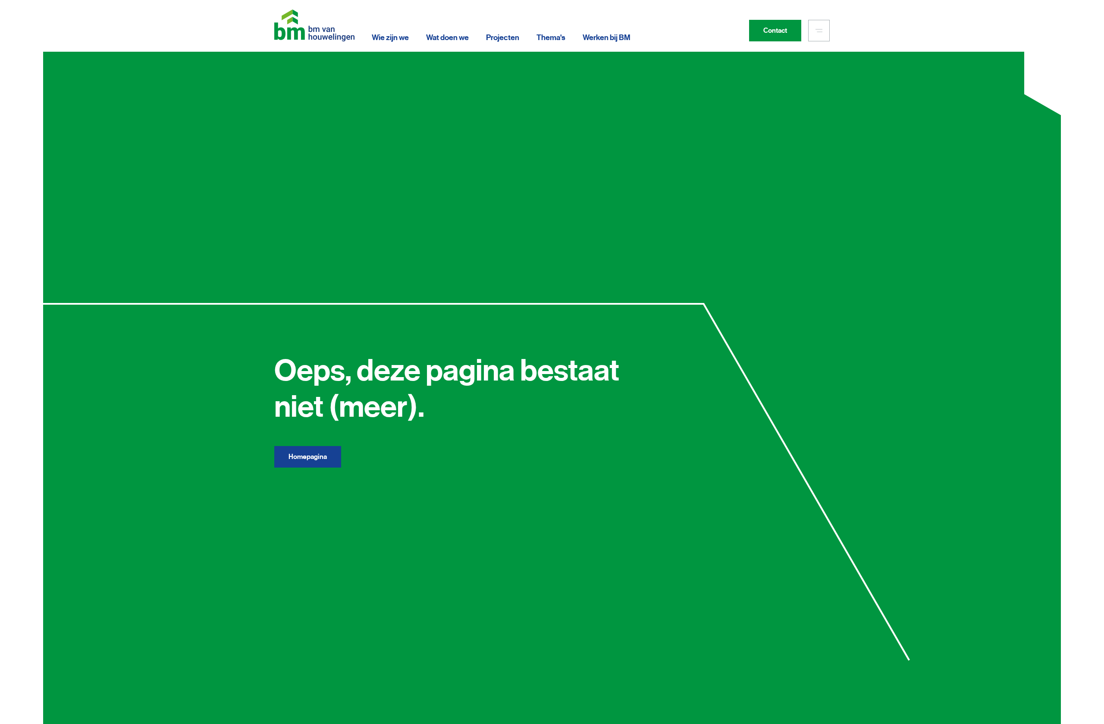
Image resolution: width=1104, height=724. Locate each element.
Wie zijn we (390, 37)
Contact (775, 30)
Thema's (550, 37)
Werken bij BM (606, 37)
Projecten (502, 37)
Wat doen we (447, 37)
